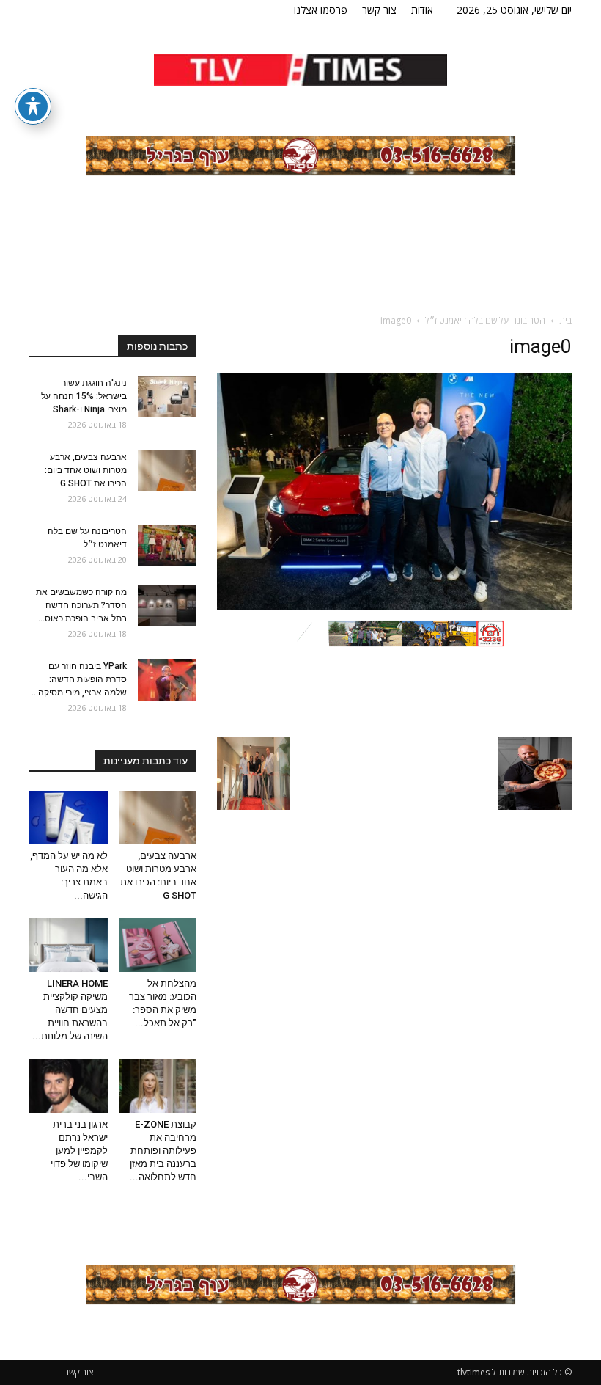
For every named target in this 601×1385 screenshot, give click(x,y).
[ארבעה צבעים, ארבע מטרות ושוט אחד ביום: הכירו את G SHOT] (167, 470)
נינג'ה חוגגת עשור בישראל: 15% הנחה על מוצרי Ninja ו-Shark (84, 396)
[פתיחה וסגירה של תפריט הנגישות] (33, 106)
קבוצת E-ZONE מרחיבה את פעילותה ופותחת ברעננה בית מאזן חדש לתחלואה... (163, 1151)
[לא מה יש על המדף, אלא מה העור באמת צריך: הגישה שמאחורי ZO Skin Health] (68, 817)
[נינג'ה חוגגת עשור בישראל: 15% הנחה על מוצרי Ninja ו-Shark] (167, 396)
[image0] (394, 607)
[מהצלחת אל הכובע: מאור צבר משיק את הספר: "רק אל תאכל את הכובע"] (158, 945)
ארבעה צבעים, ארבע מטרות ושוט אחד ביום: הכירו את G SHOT (86, 470)
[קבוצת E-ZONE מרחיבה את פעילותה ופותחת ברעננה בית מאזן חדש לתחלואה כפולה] (158, 1086)
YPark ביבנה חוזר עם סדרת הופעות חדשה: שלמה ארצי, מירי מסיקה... (79, 679)
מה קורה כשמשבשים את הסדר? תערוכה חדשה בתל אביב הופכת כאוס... (81, 605)
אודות (422, 10)
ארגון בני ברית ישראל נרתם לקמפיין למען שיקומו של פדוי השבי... (79, 1151)
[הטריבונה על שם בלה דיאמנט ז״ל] (167, 545)
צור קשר (379, 10)
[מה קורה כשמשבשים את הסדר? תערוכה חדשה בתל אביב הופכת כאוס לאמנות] (167, 605)
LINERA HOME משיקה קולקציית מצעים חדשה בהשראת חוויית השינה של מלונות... (70, 1010)
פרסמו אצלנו (320, 10)
